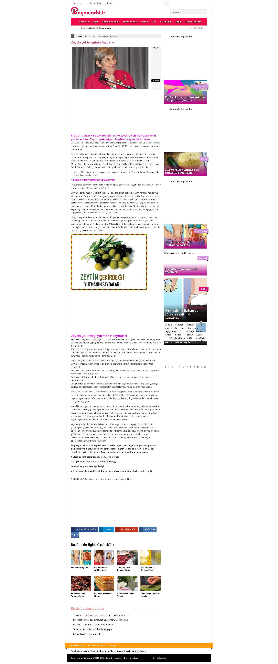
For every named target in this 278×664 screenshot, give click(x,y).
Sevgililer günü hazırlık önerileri (181, 270)
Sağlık (178, 21)
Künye (110, 3)
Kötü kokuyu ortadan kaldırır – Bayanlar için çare (185, 98)
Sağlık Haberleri (114, 657)
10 (198, 367)
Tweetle (109, 529)
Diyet (95, 21)
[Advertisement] (116, 114)
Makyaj (144, 21)
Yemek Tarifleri (193, 21)
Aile (154, 21)
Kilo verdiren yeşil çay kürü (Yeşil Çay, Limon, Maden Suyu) (100, 619)
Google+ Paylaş (129, 529)
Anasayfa (84, 21)
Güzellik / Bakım (110, 21)
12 (205, 367)
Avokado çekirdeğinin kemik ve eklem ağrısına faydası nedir (100, 615)
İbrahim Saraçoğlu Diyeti (83, 651)
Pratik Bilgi (165, 21)
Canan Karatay (91, 135)
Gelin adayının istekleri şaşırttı (86, 634)
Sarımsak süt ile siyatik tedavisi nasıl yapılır (93, 629)
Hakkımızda (78, 3)
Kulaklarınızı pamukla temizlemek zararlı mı (93, 624)
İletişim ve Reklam (95, 3)
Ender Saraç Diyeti (106, 651)
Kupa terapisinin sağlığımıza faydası (96, 28)
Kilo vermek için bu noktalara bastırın (178, 243)
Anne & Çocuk (199, 86)
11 (202, 367)
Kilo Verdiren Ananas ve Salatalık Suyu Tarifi (182, 171)
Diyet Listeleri (131, 657)
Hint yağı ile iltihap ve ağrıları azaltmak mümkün (182, 314)
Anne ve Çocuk (130, 21)
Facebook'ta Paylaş (87, 529)
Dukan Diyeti (123, 651)
